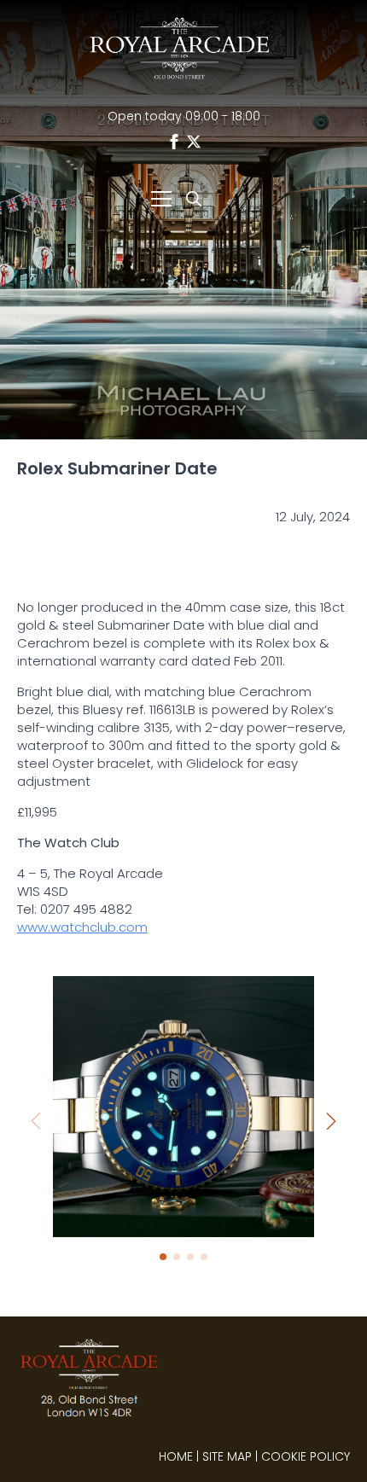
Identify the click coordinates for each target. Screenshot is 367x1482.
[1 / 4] (183, 1106)
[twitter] (193, 141)
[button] (331, 1121)
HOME (176, 1456)
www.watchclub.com (82, 927)
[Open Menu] (161, 199)
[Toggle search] (194, 199)
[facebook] (174, 141)
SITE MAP (227, 1456)
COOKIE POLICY (305, 1456)
